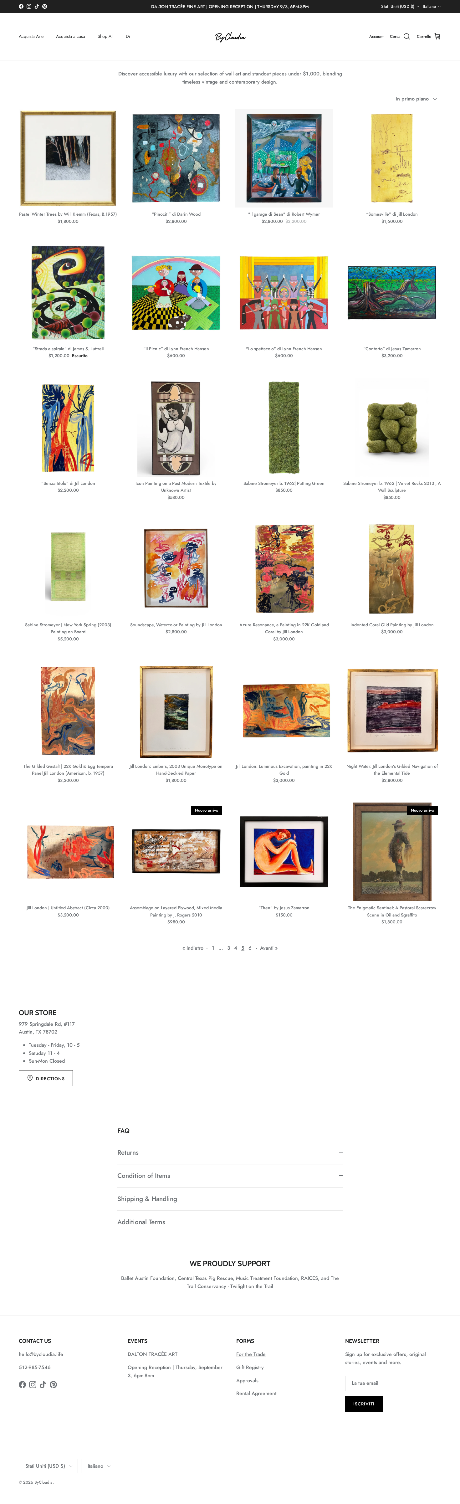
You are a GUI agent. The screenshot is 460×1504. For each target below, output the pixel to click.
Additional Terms (141, 1222)
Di (128, 36)
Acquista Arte (31, 36)
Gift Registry (250, 1367)
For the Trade (251, 1354)
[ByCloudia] (230, 36)
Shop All (105, 36)
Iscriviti (364, 1404)
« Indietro (192, 948)
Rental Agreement (256, 1393)
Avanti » (269, 948)
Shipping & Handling (147, 1199)
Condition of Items (143, 1175)
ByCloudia (43, 1482)
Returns (128, 1152)
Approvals (247, 1380)
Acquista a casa (70, 36)
